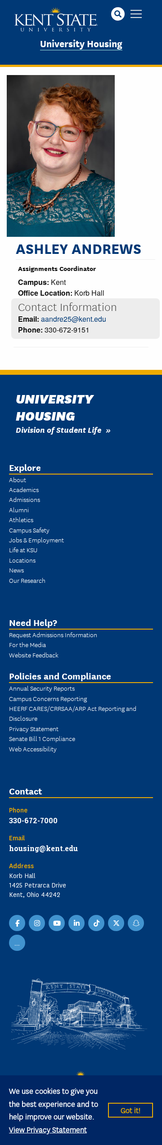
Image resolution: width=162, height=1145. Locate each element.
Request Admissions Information (53, 634)
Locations (22, 560)
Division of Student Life (58, 429)
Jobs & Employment (36, 540)
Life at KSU (23, 550)
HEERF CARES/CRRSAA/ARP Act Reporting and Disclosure (72, 713)
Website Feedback (33, 655)
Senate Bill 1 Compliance (42, 738)
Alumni (19, 510)
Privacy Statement (33, 728)
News (16, 570)
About (17, 479)
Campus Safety (29, 530)
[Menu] (136, 14)
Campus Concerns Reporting (48, 698)
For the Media (27, 644)
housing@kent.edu (43, 848)
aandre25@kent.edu (73, 319)
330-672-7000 (33, 820)
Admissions (24, 499)
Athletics (21, 519)
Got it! (130, 1109)
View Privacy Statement (48, 1129)
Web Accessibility (33, 749)
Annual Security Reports (42, 688)
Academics (24, 489)
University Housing (81, 43)
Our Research (27, 580)
